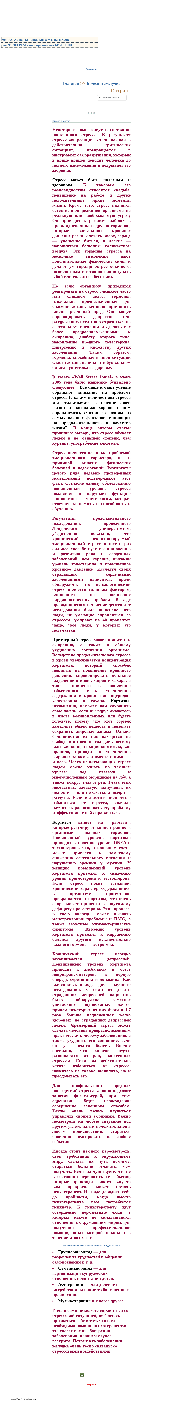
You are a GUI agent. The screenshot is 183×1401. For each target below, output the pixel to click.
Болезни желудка (104, 83)
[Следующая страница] (94, 112)
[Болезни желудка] (91, 112)
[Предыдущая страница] (88, 112)
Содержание (91, 69)
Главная (70, 83)
